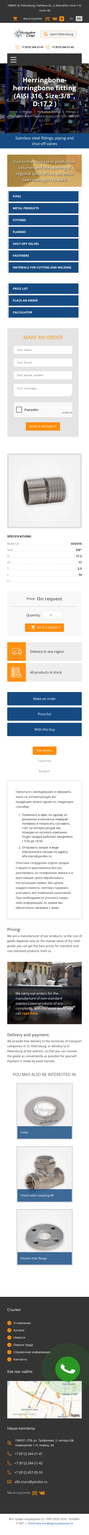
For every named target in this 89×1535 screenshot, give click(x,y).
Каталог (19, 1330)
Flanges (19, 232)
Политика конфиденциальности (50, 1523)
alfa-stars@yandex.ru (30, 1482)
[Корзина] (15, 18)
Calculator (22, 312)
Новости (19, 1337)
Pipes (17, 196)
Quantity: (33, 615)
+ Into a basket (44, 627)
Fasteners (21, 255)
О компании (22, 1323)
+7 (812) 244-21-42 (63, 47)
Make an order (44, 698)
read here (30, 1013)
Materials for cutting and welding (42, 267)
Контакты (20, 1359)
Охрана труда (23, 1345)
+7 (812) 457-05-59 (28, 1472)
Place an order (25, 300)
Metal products (26, 208)
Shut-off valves (26, 244)
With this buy (44, 729)
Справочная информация (31, 1352)
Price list (20, 289)
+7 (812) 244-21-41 (32, 47)
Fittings (19, 220)
